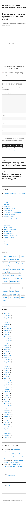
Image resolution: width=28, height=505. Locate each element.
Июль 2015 (6, 345)
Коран (4, 260)
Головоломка (7, 206)
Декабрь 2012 (7, 410)
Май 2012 (6, 424)
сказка (4, 294)
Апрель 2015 (7, 351)
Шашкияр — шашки (9, 242)
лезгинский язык (17, 278)
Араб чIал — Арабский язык (11, 195)
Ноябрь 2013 (7, 387)
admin (6, 72)
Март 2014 (6, 378)
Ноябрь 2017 (7, 318)
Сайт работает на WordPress (8, 502)
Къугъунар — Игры (9, 216)
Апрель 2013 (7, 401)
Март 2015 (6, 353)
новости (13, 288)
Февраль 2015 (7, 355)
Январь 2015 (7, 357)
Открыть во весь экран (14, 64)
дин (9, 272)
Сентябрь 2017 (7, 322)
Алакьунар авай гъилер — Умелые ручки (14, 193)
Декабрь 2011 (7, 435)
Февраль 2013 (7, 406)
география (13, 269)
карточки (18, 275)
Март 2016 (6, 336)
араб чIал (4, 73)
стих (14, 294)
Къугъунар (19, 73)
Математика (7, 225)
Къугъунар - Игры (19, 72)
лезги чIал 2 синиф (15, 282)
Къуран (17, 260)
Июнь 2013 (6, 397)
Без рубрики (7, 202)
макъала (17, 285)
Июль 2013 (6, 395)
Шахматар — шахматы (9, 239)
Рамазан (11, 263)
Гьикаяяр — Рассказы (9, 208)
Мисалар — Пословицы (10, 229)
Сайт (3, 130)
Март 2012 (6, 429)
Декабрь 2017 (7, 315)
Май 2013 (6, 399)
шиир (4, 300)
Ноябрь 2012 (7, 412)
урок (23, 294)
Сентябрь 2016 (7, 330)
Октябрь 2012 (7, 414)
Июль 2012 (6, 420)
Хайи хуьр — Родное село (18, 454)
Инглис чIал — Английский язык (12, 212)
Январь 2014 (7, 383)
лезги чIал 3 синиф (8, 285)
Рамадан (5, 263)
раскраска (4, 75)
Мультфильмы (7, 231)
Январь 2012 (7, 433)
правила (19, 288)
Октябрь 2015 (7, 341)
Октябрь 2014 (7, 364)
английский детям (8, 266)
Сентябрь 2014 (7, 366)
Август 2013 (7, 393)
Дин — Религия (8, 210)
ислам (12, 275)
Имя (4, 115)
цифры (23, 297)
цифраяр (16, 297)
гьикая (4, 272)
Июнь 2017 (6, 324)
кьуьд (9, 278)
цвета (10, 297)
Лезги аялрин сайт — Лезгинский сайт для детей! (14, 6)
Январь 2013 (7, 408)
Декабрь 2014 (7, 359)
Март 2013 (6, 403)
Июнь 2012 (6, 422)
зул (20, 272)
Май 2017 (6, 326)
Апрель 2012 (7, 427)
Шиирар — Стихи (8, 244)
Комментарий (7, 93)
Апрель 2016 (7, 334)
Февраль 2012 (7, 431)
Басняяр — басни (8, 200)
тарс (18, 294)
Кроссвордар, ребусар (9, 214)
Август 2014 (7, 368)
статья (10, 294)
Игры (15, 73)
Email (4, 123)
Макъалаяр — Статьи (9, 223)
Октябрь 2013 (7, 389)
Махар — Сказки (8, 227)
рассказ (12, 291)
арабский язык (10, 73)
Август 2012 (7, 418)
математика (6, 288)
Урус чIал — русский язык (10, 235)
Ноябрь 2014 (7, 362)
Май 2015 (6, 349)
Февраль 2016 (7, 339)
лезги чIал (5, 282)
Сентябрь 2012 (7, 416)
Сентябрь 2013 (7, 391)
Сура (22, 263)
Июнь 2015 (6, 347)
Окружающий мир (8, 233)
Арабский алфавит (14, 256)
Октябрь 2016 (7, 328)
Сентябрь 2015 (7, 343)
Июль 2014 (6, 370)
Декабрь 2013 (7, 385)
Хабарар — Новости (9, 237)
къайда (5, 278)
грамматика (20, 269)
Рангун (24, 73)
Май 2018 (6, 313)
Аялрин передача (8, 198)
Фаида (5, 454)
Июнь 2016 (6, 332)
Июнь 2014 (6, 372)
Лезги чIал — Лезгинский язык (12, 218)
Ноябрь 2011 (7, 437)
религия (18, 291)
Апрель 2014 (7, 376)
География (6, 204)
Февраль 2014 (7, 380)
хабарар (5, 297)
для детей (14, 272)
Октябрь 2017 (7, 320)
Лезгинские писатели (9, 221)
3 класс (5, 256)
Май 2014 (6, 374)
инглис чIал (6, 275)
